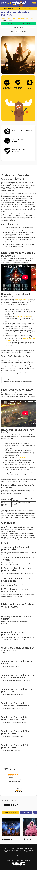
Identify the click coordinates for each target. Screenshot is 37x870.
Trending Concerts (10, 812)
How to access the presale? (18, 24)
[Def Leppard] (11, 827)
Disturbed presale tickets (22, 299)
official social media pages (22, 316)
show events (18, 31)
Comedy (26, 812)
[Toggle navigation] (34, 4)
